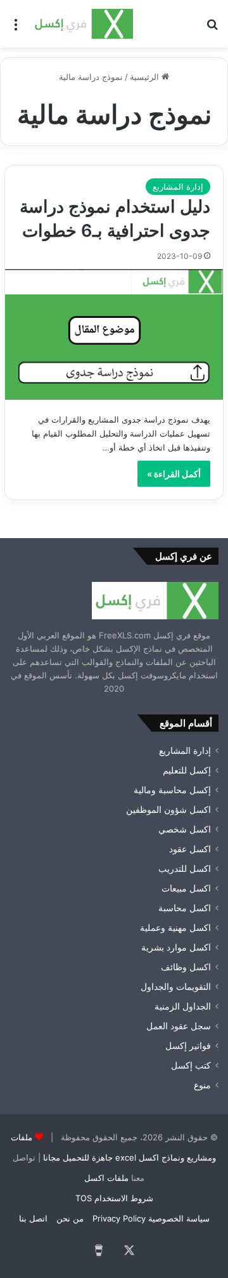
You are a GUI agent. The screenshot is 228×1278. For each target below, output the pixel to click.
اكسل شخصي (184, 829)
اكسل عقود (190, 849)
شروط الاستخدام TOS (114, 1198)
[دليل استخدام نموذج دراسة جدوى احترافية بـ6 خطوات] (114, 334)
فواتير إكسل (188, 1046)
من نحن (70, 1218)
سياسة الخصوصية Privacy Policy (151, 1218)
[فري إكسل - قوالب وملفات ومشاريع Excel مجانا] (82, 24)
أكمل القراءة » (174, 473)
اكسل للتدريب (184, 869)
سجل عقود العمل (178, 1026)
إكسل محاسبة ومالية (172, 790)
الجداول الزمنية (183, 1006)
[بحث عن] (212, 28)
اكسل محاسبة (184, 908)
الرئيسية (146, 77)
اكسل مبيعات (186, 888)
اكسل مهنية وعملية (175, 928)
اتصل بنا (33, 1218)
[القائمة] (16, 28)
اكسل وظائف (186, 967)
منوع (202, 1085)
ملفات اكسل (106, 1178)
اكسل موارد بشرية (176, 947)
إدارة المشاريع (178, 186)
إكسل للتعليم (187, 770)
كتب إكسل (191, 1065)
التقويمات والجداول (176, 987)
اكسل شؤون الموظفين (168, 810)
